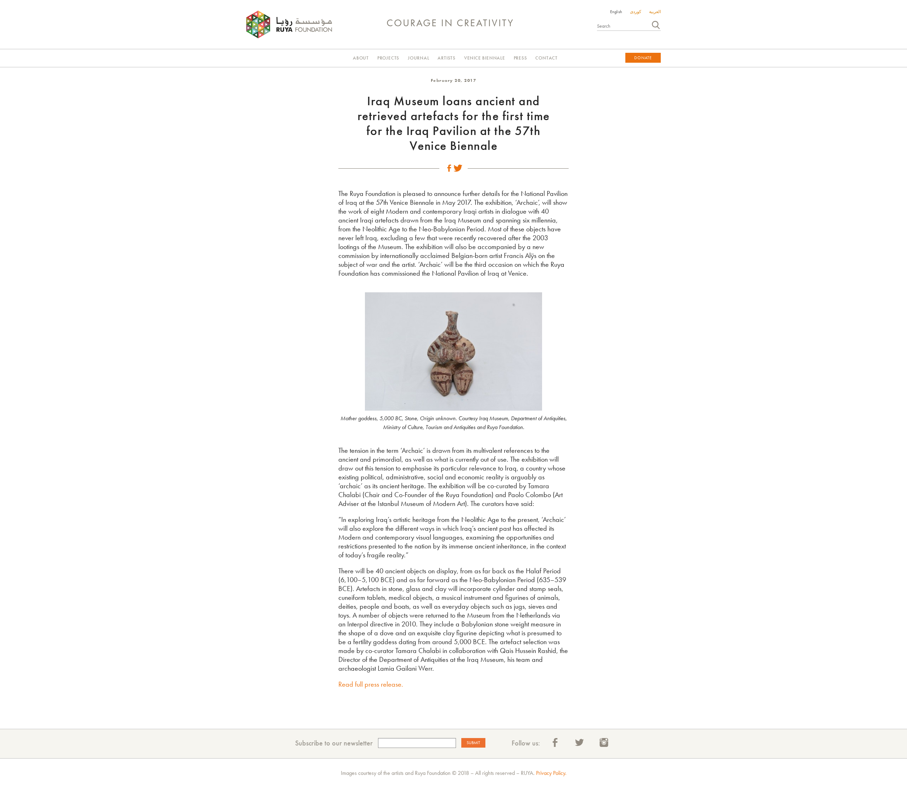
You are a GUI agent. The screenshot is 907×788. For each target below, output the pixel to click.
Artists (447, 58)
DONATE (643, 58)
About (361, 58)
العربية (655, 12)
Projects (388, 58)
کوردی (635, 12)
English (616, 12)
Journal (418, 58)
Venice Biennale (484, 58)
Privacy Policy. (551, 773)
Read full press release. (370, 684)
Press (520, 58)
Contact (546, 58)
